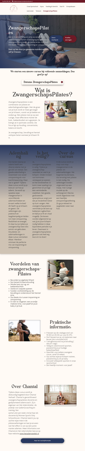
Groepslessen (70, 6)
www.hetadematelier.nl (29, 433)
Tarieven (38, 11)
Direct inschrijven (55, 39)
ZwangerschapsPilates (50, 11)
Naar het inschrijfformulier (42, 440)
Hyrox (42, 6)
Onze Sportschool (32, 6)
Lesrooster (30, 11)
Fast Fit (62, 6)
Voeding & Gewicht (52, 6)
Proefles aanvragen (68, 39)
